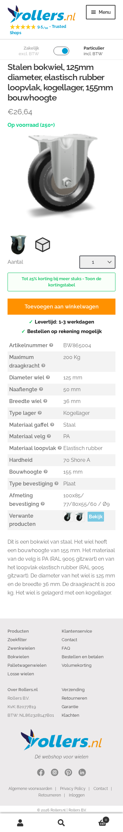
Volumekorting (77, 665)
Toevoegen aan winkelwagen (62, 307)
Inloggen (77, 795)
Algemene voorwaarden (30, 788)
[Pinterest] (68, 773)
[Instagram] (54, 773)
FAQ (66, 648)
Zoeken (61, 823)
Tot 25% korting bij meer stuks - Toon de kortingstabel (61, 281)
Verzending (73, 689)
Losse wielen (21, 673)
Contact (69, 639)
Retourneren (74, 698)
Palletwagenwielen (27, 665)
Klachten (70, 715)
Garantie (70, 706)
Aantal (15, 262)
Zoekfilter (17, 639)
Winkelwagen (94, 818)
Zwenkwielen (21, 648)
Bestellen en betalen (83, 656)
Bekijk (96, 516)
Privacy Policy (73, 788)
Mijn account (20, 823)
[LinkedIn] (82, 773)
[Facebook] (40, 773)
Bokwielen (18, 656)
